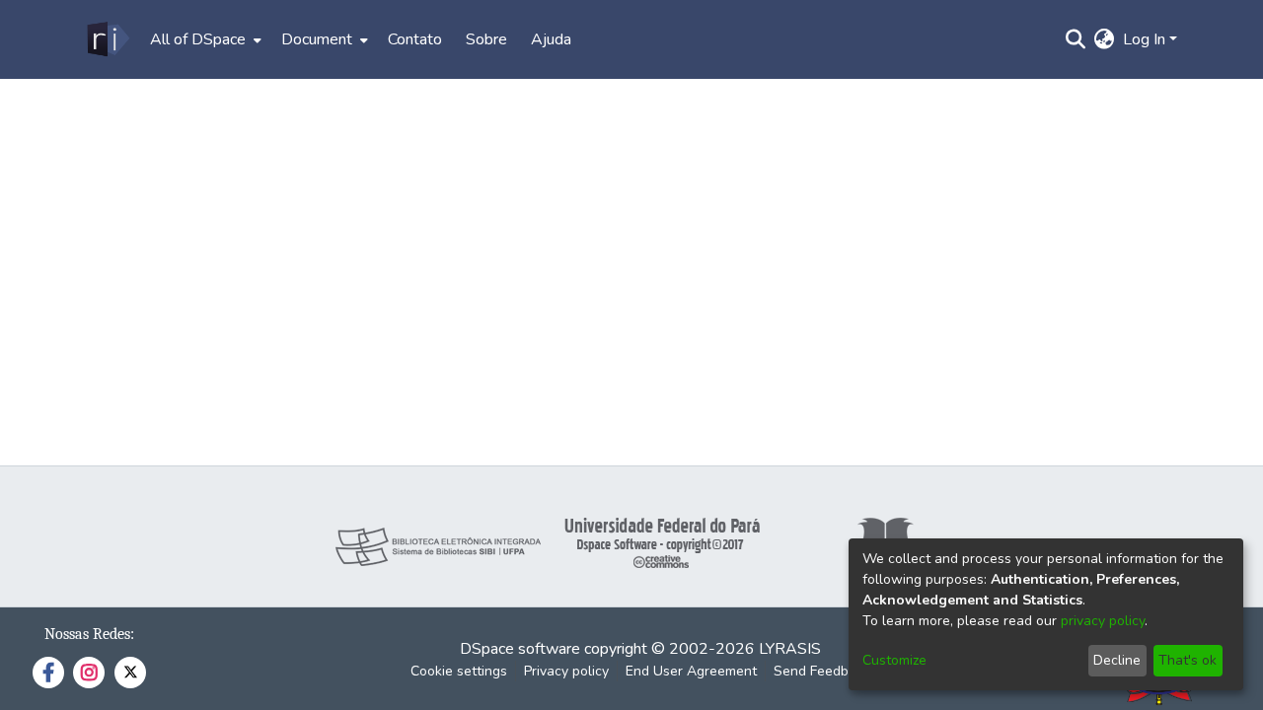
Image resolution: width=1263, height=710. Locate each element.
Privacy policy (566, 671)
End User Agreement (691, 671)
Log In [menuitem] (1144, 39)
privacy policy (1103, 620)
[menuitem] (203, 39)
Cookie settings (458, 671)
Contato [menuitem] (415, 39)
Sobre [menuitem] (486, 39)
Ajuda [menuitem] (551, 39)
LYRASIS (790, 649)
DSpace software (520, 649)
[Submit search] (1076, 39)
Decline (1117, 660)
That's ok (1187, 660)
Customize (894, 660)
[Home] (107, 39)
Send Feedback (822, 671)
